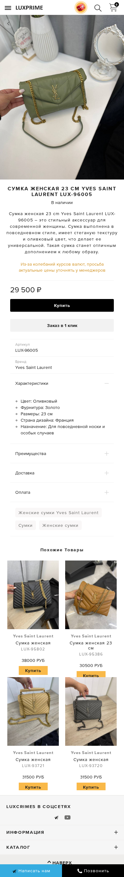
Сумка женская (33, 642)
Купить (62, 305)
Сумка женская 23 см (91, 645)
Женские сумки (60, 525)
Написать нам (33, 870)
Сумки (25, 525)
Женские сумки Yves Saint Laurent (58, 512)
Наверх (62, 862)
